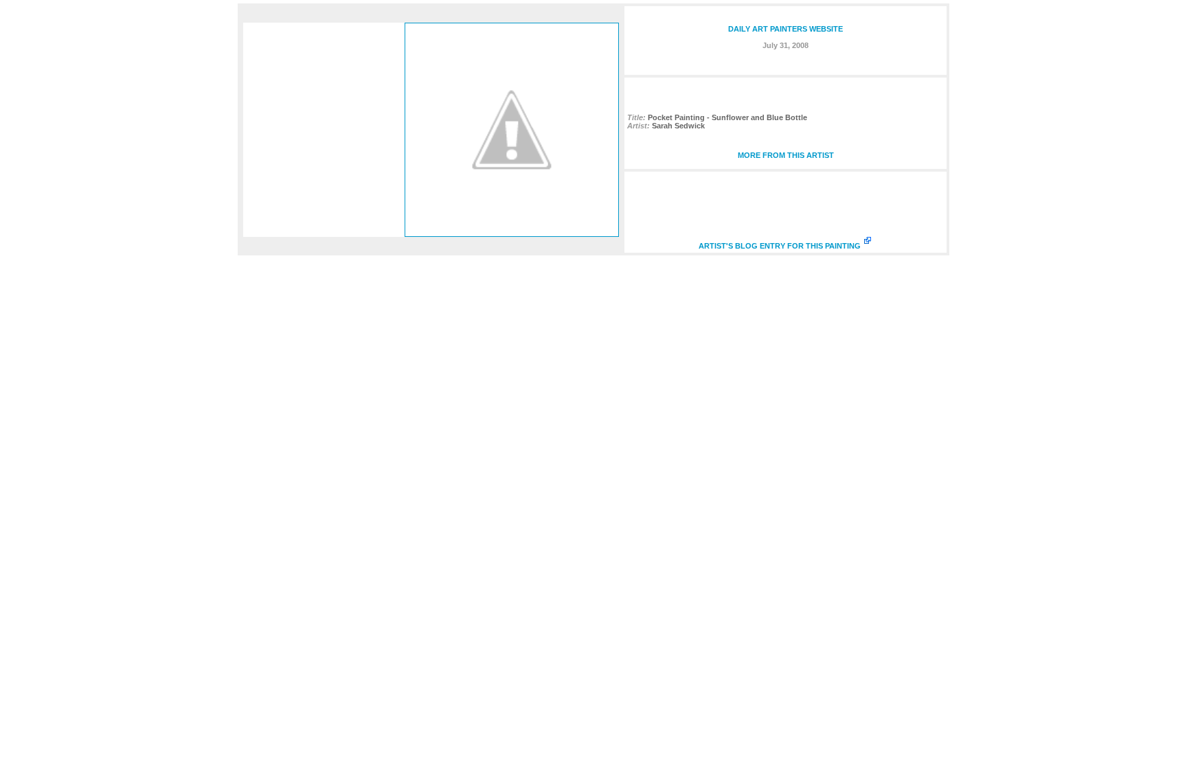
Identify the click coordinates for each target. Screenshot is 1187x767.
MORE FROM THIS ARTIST (786, 155)
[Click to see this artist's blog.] (512, 233)
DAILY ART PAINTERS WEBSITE (785, 29)
